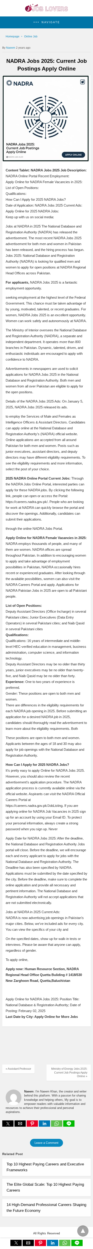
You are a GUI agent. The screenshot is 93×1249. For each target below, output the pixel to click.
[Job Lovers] (46, 10)
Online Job (30, 36)
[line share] (68, 1125)
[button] (46, 22)
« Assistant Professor (18, 1068)
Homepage (12, 36)
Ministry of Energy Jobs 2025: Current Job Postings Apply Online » (69, 1072)
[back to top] (82, 1231)
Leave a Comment (46, 1142)
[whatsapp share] (57, 1125)
